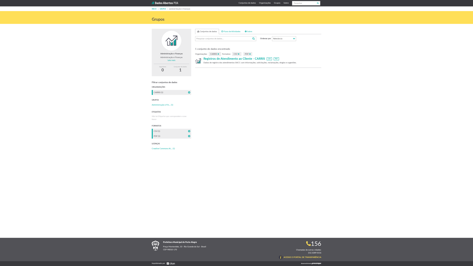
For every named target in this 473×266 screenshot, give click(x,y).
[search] (253, 38)
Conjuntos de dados (247, 3)
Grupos (277, 3)
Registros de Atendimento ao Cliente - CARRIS (234, 58)
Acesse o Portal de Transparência (302, 257)
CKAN (171, 263)
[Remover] (218, 54)
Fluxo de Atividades (231, 31)
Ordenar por (265, 39)
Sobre (286, 3)
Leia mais (171, 60)
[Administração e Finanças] (198, 61)
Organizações (265, 3)
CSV (269, 59)
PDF (276, 59)
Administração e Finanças (179, 9)
